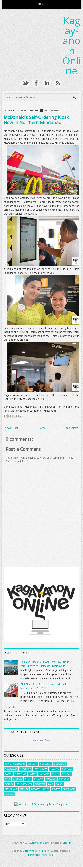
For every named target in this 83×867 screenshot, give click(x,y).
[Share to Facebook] (17, 416)
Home (42, 428)
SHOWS (24, 789)
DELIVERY (25, 768)
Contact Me (10, 707)
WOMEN (9, 794)
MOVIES (17, 778)
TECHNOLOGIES (40, 789)
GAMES (32, 773)
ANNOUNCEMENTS (15, 763)
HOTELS (66, 773)
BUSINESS (45, 763)
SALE (50, 784)
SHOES (59, 784)
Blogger (67, 842)
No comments (51, 110)
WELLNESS (69, 789)
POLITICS (51, 778)
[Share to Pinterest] (21, 416)
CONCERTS (60, 763)
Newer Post (11, 428)
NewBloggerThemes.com (40, 854)
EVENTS (54, 768)
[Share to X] (13, 416)
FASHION (67, 768)
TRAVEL (56, 789)
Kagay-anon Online (71, 45)
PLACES (38, 778)
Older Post (72, 428)
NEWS (28, 778)
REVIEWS (40, 784)
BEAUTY (32, 763)
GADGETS (20, 773)
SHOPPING (11, 789)
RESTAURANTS (24, 784)
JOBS (7, 778)
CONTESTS (11, 768)
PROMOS (64, 778)
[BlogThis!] (9, 416)
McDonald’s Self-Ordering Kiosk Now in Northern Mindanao (36, 119)
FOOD (8, 773)
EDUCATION (40, 768)
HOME (55, 773)
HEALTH (44, 773)
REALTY (9, 784)
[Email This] (6, 416)
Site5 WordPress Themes (36, 850)
